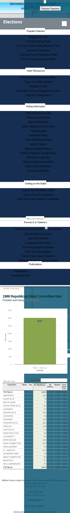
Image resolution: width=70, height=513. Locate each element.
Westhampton (12, 457)
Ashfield (9, 399)
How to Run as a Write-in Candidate (38, 199)
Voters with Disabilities (38, 166)
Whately (8, 460)
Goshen (8, 416)
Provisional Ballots (38, 170)
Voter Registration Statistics (38, 247)
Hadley (7, 426)
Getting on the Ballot (35, 183)
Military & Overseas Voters (38, 161)
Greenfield (10, 423)
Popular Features (36, 31)
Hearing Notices (20, 275)
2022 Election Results (38, 113)
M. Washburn (39, 385)
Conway (8, 409)
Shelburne (10, 447)
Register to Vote (38, 37)
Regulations (21, 271)
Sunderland (11, 454)
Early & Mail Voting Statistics (38, 256)
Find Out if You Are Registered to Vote (38, 45)
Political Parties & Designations (38, 153)
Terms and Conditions (23, 511)
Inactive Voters (38, 144)
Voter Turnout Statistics (38, 251)
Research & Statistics (35, 222)
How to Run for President (38, 194)
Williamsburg (12, 464)
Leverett (9, 436)
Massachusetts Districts (38, 148)
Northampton (12, 443)
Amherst (8, 395)
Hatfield (8, 430)
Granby (8, 419)
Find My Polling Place (38, 41)
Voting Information (35, 106)
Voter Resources (36, 70)
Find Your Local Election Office (38, 59)
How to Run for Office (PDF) (38, 190)
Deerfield (9, 413)
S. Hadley (9, 450)
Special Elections (38, 122)
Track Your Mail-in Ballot (38, 82)
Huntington (11, 433)
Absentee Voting (38, 135)
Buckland (9, 402)
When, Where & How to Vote (38, 126)
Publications (35, 264)
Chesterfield (12, 406)
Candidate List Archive (38, 243)
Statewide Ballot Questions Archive (38, 260)
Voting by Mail (38, 131)
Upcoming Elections (38, 117)
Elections (12, 22)
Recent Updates (35, 219)
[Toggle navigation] (64, 23)
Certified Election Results (29, 229)
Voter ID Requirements (38, 139)
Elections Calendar (38, 50)
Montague (9, 440)
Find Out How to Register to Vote (38, 54)
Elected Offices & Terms (38, 234)
